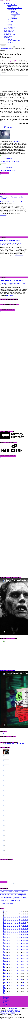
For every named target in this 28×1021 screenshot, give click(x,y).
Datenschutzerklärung (7, 1011)
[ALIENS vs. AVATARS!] (6, 819)
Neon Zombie (16, 896)
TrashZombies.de (4, 901)
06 (17, 911)
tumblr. (5, 1004)
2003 (4, 979)
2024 (4, 917)
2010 (4, 958)
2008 (4, 964)
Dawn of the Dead (14, 891)
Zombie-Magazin (10, 903)
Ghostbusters (15, 893)
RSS (4, 1006)
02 (9, 914)
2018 (4, 935)
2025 (4, 914)
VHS (20, 901)
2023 (4, 920)
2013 (4, 949)
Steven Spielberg (19, 899)
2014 (4, 947)
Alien (4, 126)
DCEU (20, 891)
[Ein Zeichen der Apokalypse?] (6, 799)
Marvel (24, 894)
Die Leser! (10, 42)
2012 (4, 952)
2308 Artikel (16, 141)
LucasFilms (20, 894)
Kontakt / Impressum (12, 1010)
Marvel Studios (3, 896)
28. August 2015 (5, 283)
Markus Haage (12, 202)
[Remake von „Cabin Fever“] (6, 839)
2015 (4, 944)
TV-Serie (10, 901)
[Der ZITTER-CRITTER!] (6, 764)
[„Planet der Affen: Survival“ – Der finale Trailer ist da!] (6, 844)
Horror (1, 894)
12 (4, 918)
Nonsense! (14, 18)
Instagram (6, 1000)
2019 (4, 932)
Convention (7, 891)
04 (13, 914)
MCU (8, 896)
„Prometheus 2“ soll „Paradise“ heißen (11, 280)
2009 (4, 961)
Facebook (6, 997)
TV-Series (14, 901)
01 (7, 914)
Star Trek (2, 899)
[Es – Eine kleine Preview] (6, 754)
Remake (1, 897)
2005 (4, 973)
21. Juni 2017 (4, 202)
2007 (4, 967)
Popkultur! (21, 202)
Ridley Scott (10, 897)
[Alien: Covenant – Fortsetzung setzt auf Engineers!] (12, 192)
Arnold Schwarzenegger (8, 890)
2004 (4, 976)
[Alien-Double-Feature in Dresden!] (12, 235)
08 (21, 911)
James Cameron (6, 894)
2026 (4, 911)
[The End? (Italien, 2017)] (6, 789)
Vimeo (5, 1001)
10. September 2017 (6, 243)
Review (5, 897)
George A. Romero (8, 893)
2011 (4, 955)
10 (25, 914)
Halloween (21, 893)
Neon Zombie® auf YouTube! (7, 670)
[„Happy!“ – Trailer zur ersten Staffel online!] (6, 769)
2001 (4, 985)
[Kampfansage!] (6, 759)
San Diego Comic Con (17, 897)
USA (18, 901)
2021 (4, 926)
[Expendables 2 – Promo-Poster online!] (6, 774)
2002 (4, 982)
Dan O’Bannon (7, 127)
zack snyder (2, 903)
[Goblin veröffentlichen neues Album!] (6, 854)
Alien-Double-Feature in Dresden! (10, 240)
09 (23, 917)
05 (15, 914)
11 (27, 917)
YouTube (5, 998)
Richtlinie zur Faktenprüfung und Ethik (11, 1012)
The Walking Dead (13, 900)
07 (19, 911)
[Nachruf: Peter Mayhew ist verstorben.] (6, 784)
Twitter (5, 1003)
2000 (4, 988)
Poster (24, 896)
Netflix (21, 896)
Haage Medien (13, 1008)
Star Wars (7, 899)
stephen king (12, 899)
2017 (4, 938)
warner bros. (24, 901)
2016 (4, 941)
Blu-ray (23, 890)
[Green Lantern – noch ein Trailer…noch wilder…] (6, 834)
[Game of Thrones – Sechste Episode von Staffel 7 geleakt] (6, 794)
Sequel (24, 897)
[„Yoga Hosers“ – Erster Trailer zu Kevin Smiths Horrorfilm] (6, 829)
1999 (4, 991)
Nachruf (11, 896)
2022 (4, 923)
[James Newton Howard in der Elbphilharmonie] (6, 824)
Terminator (5, 900)
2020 (4, 929)
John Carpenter (14, 894)
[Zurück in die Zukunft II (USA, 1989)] (6, 809)
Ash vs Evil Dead (17, 890)
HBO (25, 893)
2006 (4, 970)
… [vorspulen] (19, 255)
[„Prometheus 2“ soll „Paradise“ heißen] (12, 276)
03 (11, 911)
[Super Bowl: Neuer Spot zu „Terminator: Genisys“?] (6, 849)
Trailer (18, 900)
